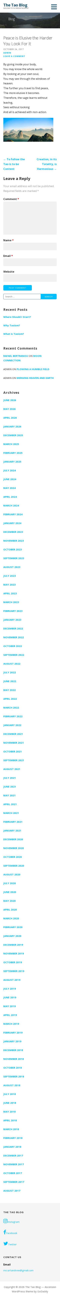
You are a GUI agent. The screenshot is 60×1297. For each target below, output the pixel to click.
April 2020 (10, 909)
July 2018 (9, 1094)
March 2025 (11, 444)
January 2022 (12, 725)
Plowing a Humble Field (33, 369)
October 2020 (12, 856)
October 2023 (12, 549)
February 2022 (12, 716)
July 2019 (9, 988)
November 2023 (13, 540)
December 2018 (13, 1050)
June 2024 (9, 479)
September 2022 (13, 654)
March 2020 (11, 918)
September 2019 (13, 971)
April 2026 (10, 417)
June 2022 (9, 681)
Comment (11, 199)
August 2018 (11, 1085)
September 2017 (13, 1181)
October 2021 (12, 751)
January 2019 (12, 1041)
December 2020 (13, 839)
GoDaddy (42, 1291)
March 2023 (11, 602)
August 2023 (11, 567)
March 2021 (11, 813)
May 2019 (9, 1006)
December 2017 (13, 1155)
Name (8, 240)
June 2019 (9, 997)
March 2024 (11, 505)
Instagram (14, 1221)
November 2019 (13, 953)
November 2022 (13, 637)
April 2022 (10, 698)
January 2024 (12, 523)
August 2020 (11, 874)
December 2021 (13, 734)
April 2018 (10, 1120)
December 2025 (13, 435)
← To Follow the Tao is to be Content (14, 164)
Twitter (12, 1244)
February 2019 (12, 1032)
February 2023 (12, 611)
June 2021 (9, 786)
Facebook (11, 1233)
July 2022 (9, 672)
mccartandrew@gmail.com (18, 1270)
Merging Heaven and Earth (35, 378)
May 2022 (9, 690)
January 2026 (12, 426)
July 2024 (9, 470)
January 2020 (12, 936)
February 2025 (12, 452)
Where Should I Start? (17, 317)
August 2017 (11, 1190)
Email (8, 256)
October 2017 (12, 1173)
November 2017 (13, 1164)
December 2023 (13, 531)
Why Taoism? (11, 325)
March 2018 (11, 1129)
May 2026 (9, 409)
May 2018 (9, 1111)
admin (7, 52)
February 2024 (12, 514)
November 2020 (13, 848)
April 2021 (10, 804)
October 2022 (12, 646)
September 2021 (13, 760)
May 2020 (9, 900)
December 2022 (13, 628)
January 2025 (12, 461)
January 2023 (12, 619)
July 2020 (9, 883)
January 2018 (12, 1146)
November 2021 (13, 742)
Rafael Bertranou (15, 355)
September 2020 (13, 865)
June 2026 (9, 400)
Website (8, 271)
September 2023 (13, 558)
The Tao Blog (15, 5)
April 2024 (10, 496)
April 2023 (10, 593)
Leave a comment (14, 56)
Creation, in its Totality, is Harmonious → (47, 164)
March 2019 (11, 1023)
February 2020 (12, 927)
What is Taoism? (13, 333)
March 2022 (11, 707)
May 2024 (9, 488)
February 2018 (12, 1138)
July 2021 (9, 777)
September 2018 (13, 1076)
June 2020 (9, 892)
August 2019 (11, 979)
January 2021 (12, 830)
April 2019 (10, 1015)
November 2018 (13, 1059)
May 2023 (9, 584)
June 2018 (9, 1102)
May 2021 (9, 795)
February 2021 (12, 821)
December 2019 (13, 944)
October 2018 (12, 1067)
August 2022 (11, 663)
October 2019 (12, 962)
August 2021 (11, 769)
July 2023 (9, 575)
